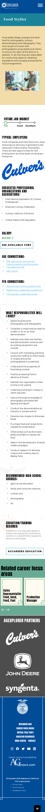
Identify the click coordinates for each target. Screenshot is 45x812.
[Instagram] (12, 749)
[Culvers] (22, 637)
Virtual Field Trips (25, 732)
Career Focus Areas (25, 728)
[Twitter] (23, 749)
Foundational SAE (15, 267)
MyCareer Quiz (25, 723)
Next (7, 609)
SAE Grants (12, 271)
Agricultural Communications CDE (23, 286)
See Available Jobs (16, 245)
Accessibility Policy (19, 790)
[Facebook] (17, 749)
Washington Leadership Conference (24, 290)
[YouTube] (28, 749)
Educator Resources (25, 736)
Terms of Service (18, 787)
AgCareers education (25, 551)
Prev (3, 609)
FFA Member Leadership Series (21, 294)
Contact (32, 740)
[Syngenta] (22, 688)
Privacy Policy (17, 784)
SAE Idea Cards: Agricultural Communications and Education (22, 263)
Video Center (20, 740)
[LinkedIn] (34, 749)
